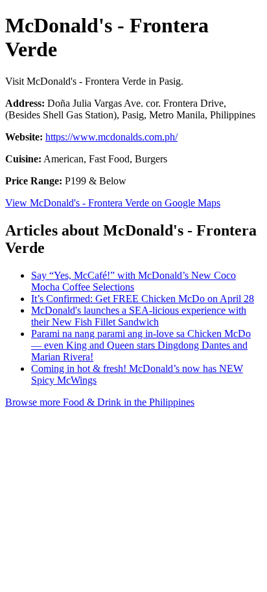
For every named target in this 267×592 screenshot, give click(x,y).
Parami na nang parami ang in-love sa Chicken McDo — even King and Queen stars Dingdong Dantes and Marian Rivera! (141, 345)
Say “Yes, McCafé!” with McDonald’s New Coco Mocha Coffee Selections (133, 281)
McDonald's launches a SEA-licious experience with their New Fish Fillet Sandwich (138, 316)
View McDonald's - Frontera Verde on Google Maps (112, 202)
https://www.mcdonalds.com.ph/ (111, 136)
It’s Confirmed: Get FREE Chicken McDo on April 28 (142, 298)
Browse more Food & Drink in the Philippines (99, 402)
